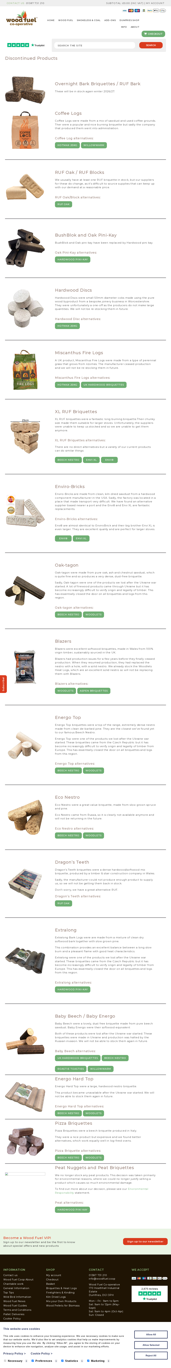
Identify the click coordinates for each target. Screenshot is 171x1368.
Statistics (71, 1360)
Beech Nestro (68, 459)
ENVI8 (109, 459)
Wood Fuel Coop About (18, 1279)
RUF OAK (63, 204)
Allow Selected (151, 1345)
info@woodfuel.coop (102, 1278)
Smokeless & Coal (89, 20)
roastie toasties (70, 1068)
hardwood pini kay (72, 1209)
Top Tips (8, 1292)
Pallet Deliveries (13, 1314)
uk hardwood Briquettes (103, 384)
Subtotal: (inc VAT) (124, 3)
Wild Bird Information (17, 1296)
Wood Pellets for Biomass (62, 1305)
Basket (50, 1283)
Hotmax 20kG (67, 325)
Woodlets (94, 614)
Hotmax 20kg (67, 145)
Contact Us (15, 3)
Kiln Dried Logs (56, 1296)
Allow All (151, 1334)
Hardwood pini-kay (72, 259)
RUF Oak (63, 903)
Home (50, 20)
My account (53, 1275)
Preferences (43, 1360)
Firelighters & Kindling (60, 1292)
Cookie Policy (12, 1318)
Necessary (15, 1360)
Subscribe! (3, 684)
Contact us (10, 1275)
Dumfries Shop (129, 20)
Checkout (154, 33)
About (135, 27)
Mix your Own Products (61, 1301)
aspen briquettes (94, 690)
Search (151, 45)
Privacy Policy (14, 1353)
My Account (155, 3)
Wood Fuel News (14, 1301)
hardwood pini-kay (72, 989)
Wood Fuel (65, 20)
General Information (16, 1288)
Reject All (151, 1355)
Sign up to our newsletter (145, 1241)
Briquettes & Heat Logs (61, 1288)
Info (124, 27)
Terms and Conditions (17, 1309)
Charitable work (13, 1283)
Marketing (98, 1360)
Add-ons (110, 20)
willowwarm (93, 145)
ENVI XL (91, 459)
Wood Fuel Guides (15, 1305)
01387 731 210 (35, 3)
